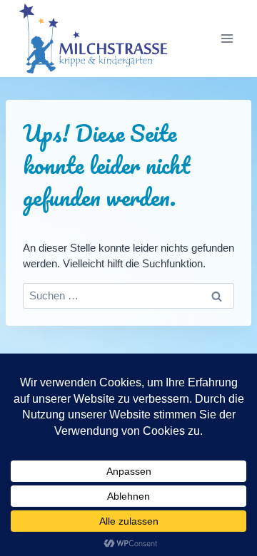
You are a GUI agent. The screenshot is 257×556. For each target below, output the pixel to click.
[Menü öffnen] (226, 39)
